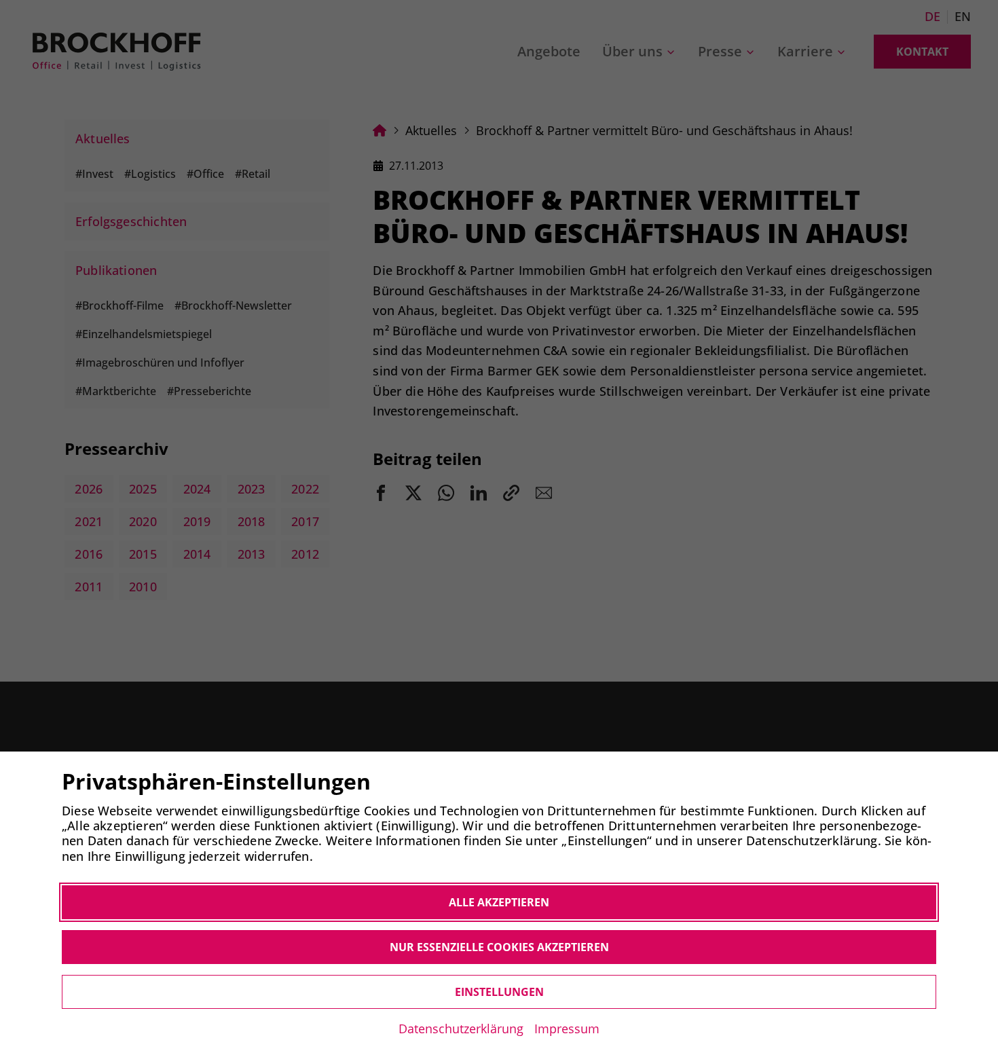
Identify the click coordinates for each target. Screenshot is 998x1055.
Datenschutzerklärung (461, 1028)
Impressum (566, 1028)
